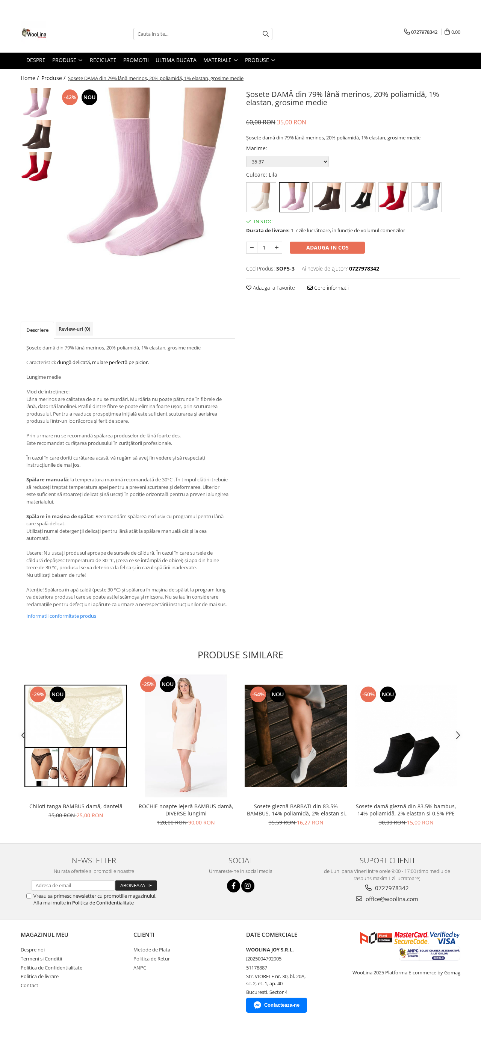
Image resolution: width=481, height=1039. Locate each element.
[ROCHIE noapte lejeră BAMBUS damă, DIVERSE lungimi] (186, 736)
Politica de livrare (40, 976)
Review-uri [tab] (74, 328)
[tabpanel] (145, 177)
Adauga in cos (327, 247)
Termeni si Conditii (41, 958)
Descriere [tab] (37, 330)
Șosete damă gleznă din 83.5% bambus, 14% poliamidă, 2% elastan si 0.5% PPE (406, 810)
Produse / (54, 78)
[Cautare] (265, 34)
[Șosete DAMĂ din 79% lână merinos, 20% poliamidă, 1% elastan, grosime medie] (145, 177)
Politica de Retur (151, 958)
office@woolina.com (391, 899)
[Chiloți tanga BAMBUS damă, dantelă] (75, 736)
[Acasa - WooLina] (58, 34)
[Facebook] (233, 885)
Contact (29, 985)
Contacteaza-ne (281, 1005)
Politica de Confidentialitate (103, 902)
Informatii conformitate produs (61, 616)
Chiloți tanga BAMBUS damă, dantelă (76, 806)
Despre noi (33, 949)
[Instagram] (247, 885)
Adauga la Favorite (273, 287)
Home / (30, 78)
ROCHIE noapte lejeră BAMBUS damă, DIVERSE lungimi (186, 810)
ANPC (139, 967)
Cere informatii (331, 287)
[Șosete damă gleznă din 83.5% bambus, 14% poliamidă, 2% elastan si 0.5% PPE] (406, 736)
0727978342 (391, 888)
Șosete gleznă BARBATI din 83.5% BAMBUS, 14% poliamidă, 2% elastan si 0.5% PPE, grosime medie (296, 810)
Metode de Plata (151, 949)
